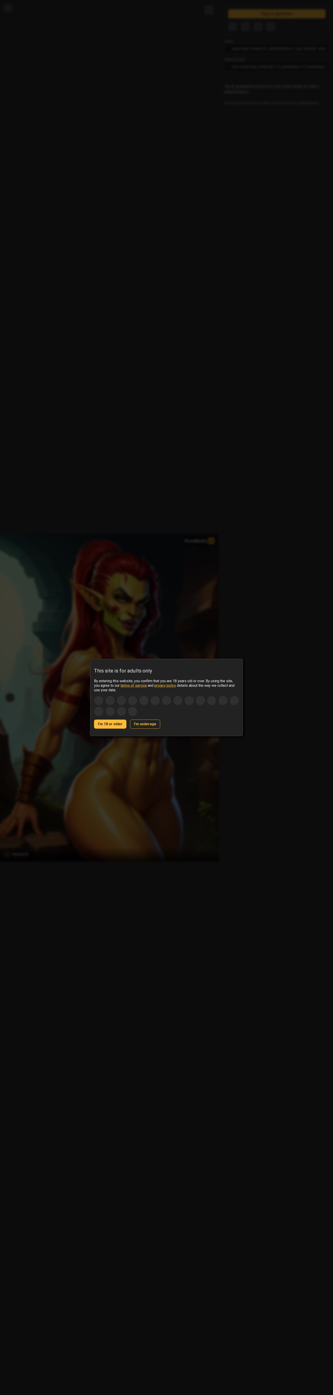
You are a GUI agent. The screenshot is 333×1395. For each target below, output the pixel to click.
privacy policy (165, 685)
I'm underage (145, 724)
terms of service (134, 685)
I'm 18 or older (110, 724)
